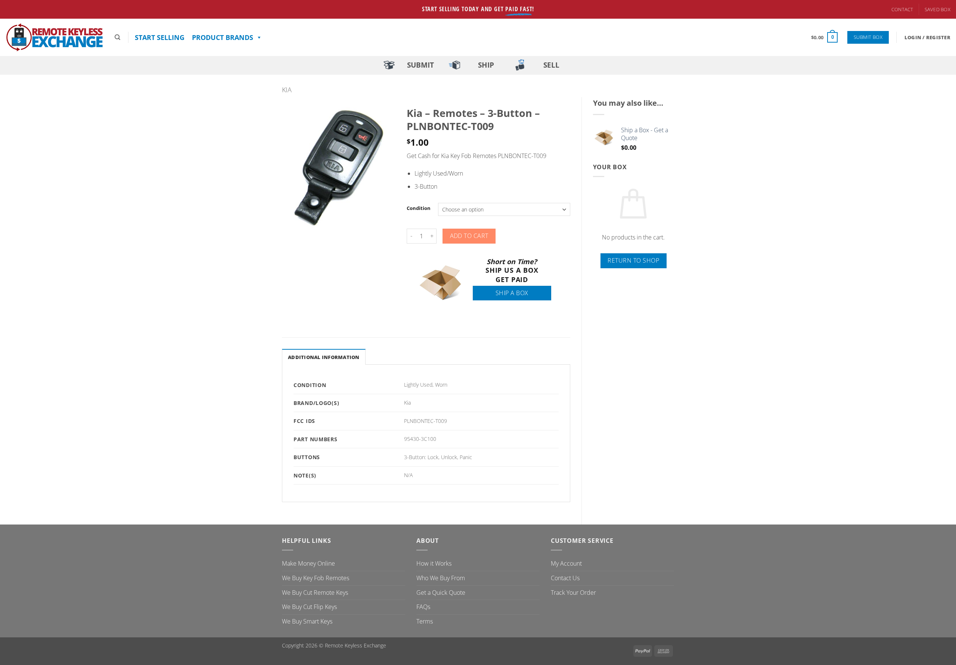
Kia (287, 89)
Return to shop (633, 260)
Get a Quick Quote (440, 592)
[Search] (117, 37)
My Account (566, 563)
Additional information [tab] (324, 357)
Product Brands (222, 37)
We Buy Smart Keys (307, 621)
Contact (902, 9)
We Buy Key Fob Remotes (315, 578)
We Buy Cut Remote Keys (315, 592)
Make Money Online (308, 563)
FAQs (423, 607)
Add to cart (469, 236)
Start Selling (159, 37)
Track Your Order (573, 592)
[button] (824, 37)
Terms (424, 621)
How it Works (433, 563)
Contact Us (565, 578)
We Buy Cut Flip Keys (309, 607)
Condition (419, 208)
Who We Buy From (440, 578)
